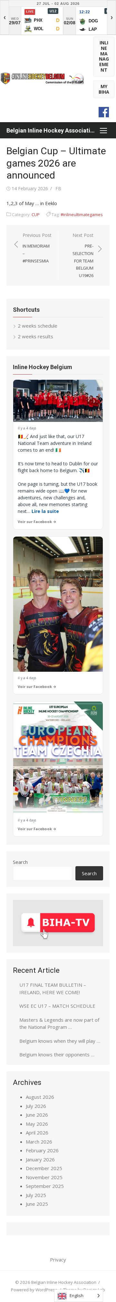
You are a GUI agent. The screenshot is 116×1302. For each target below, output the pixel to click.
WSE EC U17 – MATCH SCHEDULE (57, 1006)
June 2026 (37, 1114)
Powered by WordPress (34, 1290)
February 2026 (42, 1150)
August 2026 (40, 1097)
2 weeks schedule (37, 325)
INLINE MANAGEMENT (104, 56)
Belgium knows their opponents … (56, 1054)
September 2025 (45, 1186)
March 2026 (39, 1141)
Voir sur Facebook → (37, 521)
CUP (36, 214)
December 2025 (44, 1168)
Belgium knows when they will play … (59, 1041)
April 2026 (37, 1132)
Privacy (58, 1259)
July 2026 (36, 1106)
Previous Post (37, 248)
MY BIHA (104, 89)
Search (20, 862)
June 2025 (37, 1204)
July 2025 (36, 1195)
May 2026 (37, 1124)
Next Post (82, 255)
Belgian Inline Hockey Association (51, 130)
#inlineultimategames (82, 214)
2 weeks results (35, 336)
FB (58, 188)
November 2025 (44, 1177)
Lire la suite (45, 511)
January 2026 (40, 1159)
